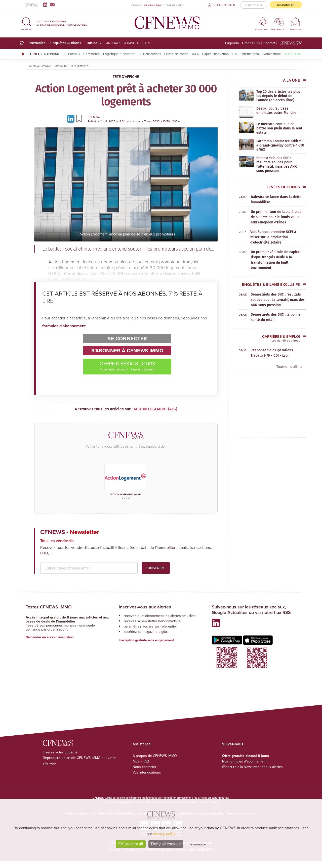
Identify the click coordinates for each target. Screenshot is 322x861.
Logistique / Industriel (119, 53)
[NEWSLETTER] (295, 21)
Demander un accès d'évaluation (50, 637)
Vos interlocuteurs (147, 772)
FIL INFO (43, 53)
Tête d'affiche (126, 76)
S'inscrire (155, 567)
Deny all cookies (166, 844)
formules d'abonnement (64, 326)
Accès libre (293, 54)
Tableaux (93, 42)
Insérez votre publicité (60, 752)
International (251, 53)
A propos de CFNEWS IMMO (155, 755)
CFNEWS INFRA (174, 5)
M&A (195, 53)
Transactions (152, 53)
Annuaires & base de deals (128, 43)
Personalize (197, 844)
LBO (235, 53)
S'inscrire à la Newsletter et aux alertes (252, 766)
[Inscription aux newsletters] (52, 4)
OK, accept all (130, 844)
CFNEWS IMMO (153, 5)
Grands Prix (251, 43)
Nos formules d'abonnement (244, 761)
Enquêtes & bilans (65, 42)
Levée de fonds (176, 53)
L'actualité (37, 42)
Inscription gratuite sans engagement (146, 640)
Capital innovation (215, 53)
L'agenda (232, 43)
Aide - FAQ (141, 761)
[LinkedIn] (46, 4)
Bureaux (74, 53)
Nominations (272, 53)
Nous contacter (144, 766)
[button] (26, 23)
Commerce (91, 53)
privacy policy (164, 834)
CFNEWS (136, 5)
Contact (269, 43)
